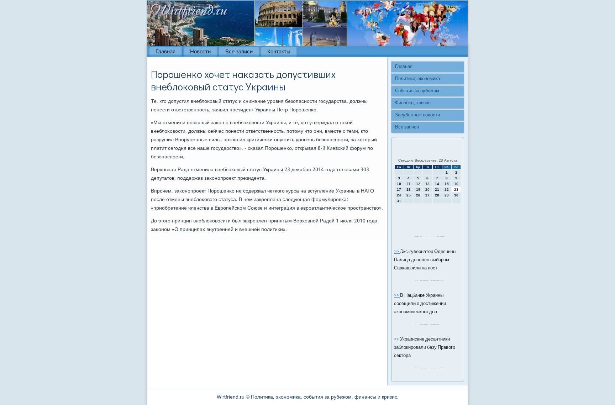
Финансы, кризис (413, 103)
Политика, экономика (417, 79)
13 (427, 184)
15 (447, 184)
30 (456, 195)
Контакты (278, 52)
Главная (165, 52)
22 (447, 189)
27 (427, 195)
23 (456, 189)
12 (418, 184)
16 (456, 184)
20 (427, 189)
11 (409, 184)
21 (437, 189)
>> (397, 252)
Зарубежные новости (417, 115)
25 (408, 195)
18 (408, 189)
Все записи (239, 52)
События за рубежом (417, 91)
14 (437, 184)
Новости (200, 52)
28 (437, 195)
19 (418, 189)
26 (418, 195)
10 (399, 184)
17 (399, 189)
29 (447, 195)
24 (399, 195)
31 (399, 201)
